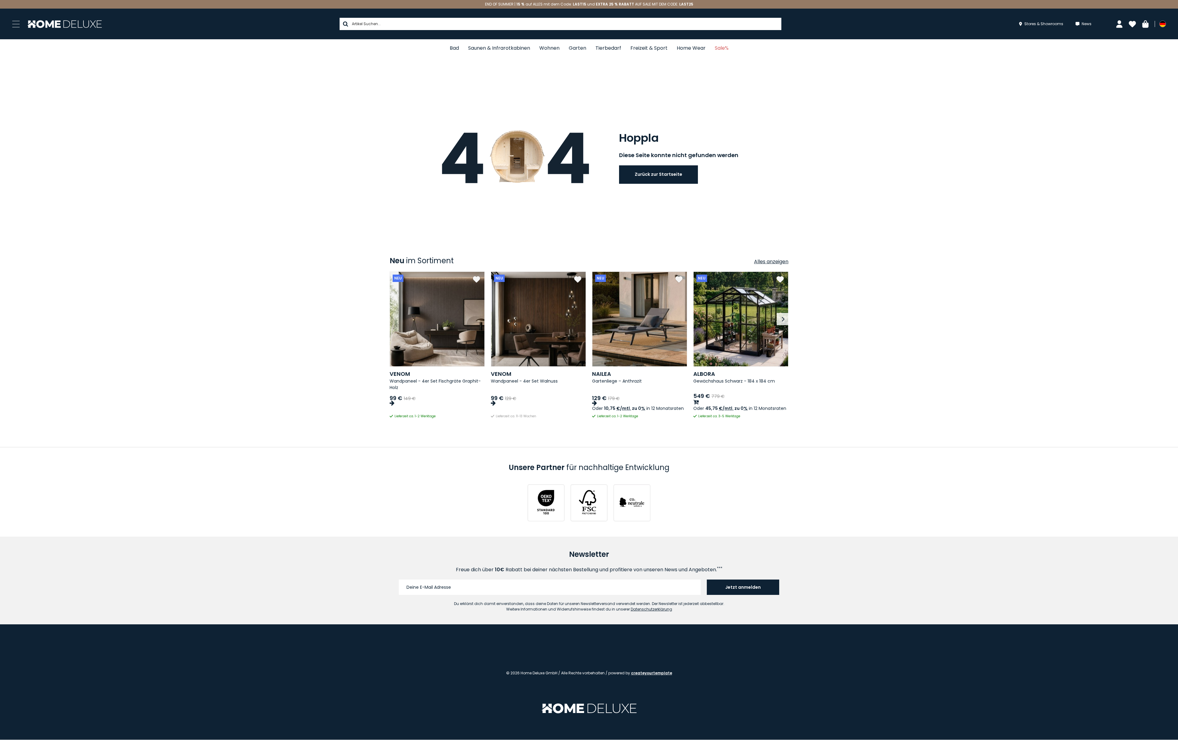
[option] (437, 345)
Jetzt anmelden (743, 587)
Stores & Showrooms (1043, 23)
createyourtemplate (651, 673)
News (1086, 23)
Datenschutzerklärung (651, 609)
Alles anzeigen (771, 261)
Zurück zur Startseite (658, 174)
